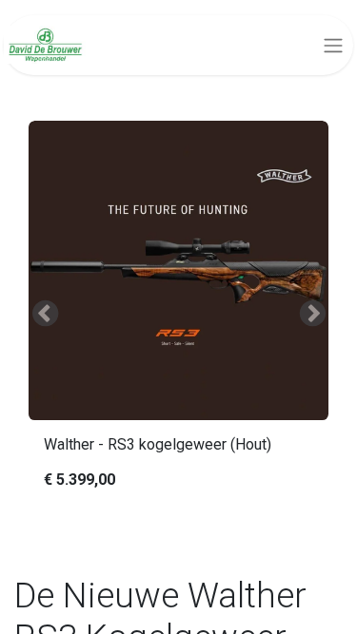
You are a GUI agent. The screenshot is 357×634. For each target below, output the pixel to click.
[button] (44, 314)
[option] (178, 314)
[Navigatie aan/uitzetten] (333, 45)
